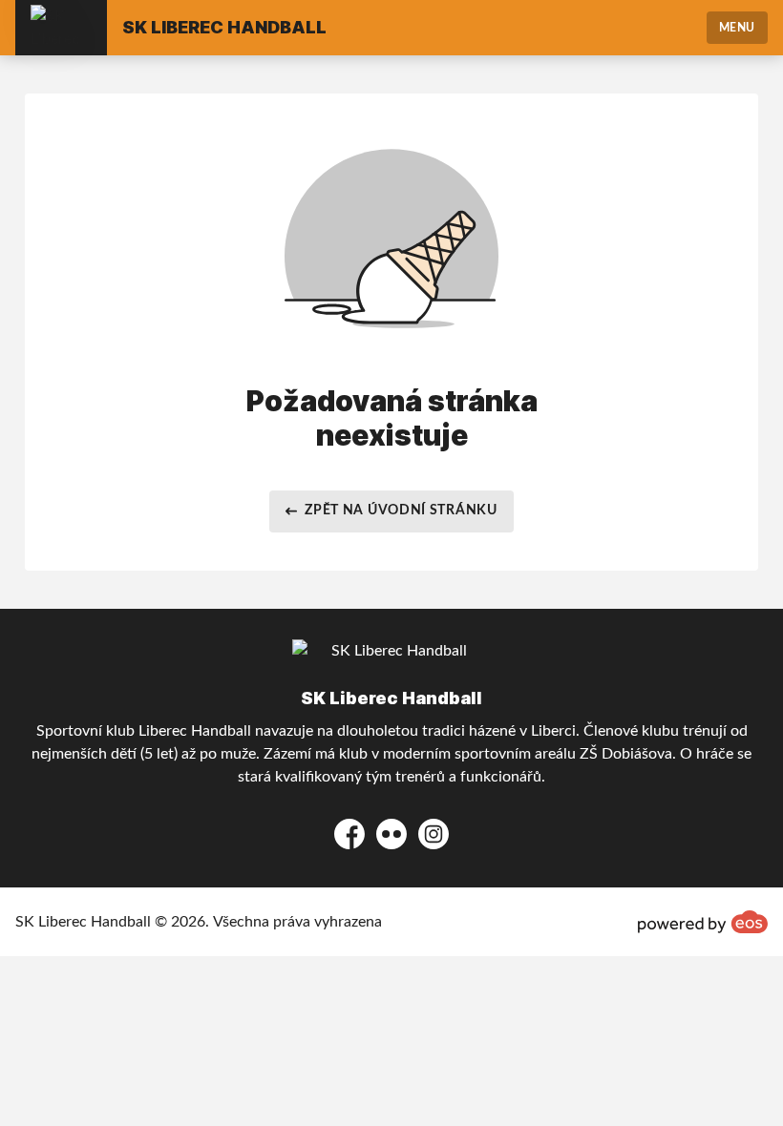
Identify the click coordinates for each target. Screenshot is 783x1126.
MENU (737, 27)
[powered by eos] (703, 921)
